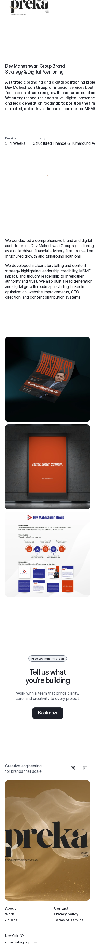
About (10, 908)
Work (9, 914)
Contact (61, 908)
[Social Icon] (73, 768)
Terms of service (69, 920)
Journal (12, 920)
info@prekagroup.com (21, 942)
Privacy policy (66, 914)
